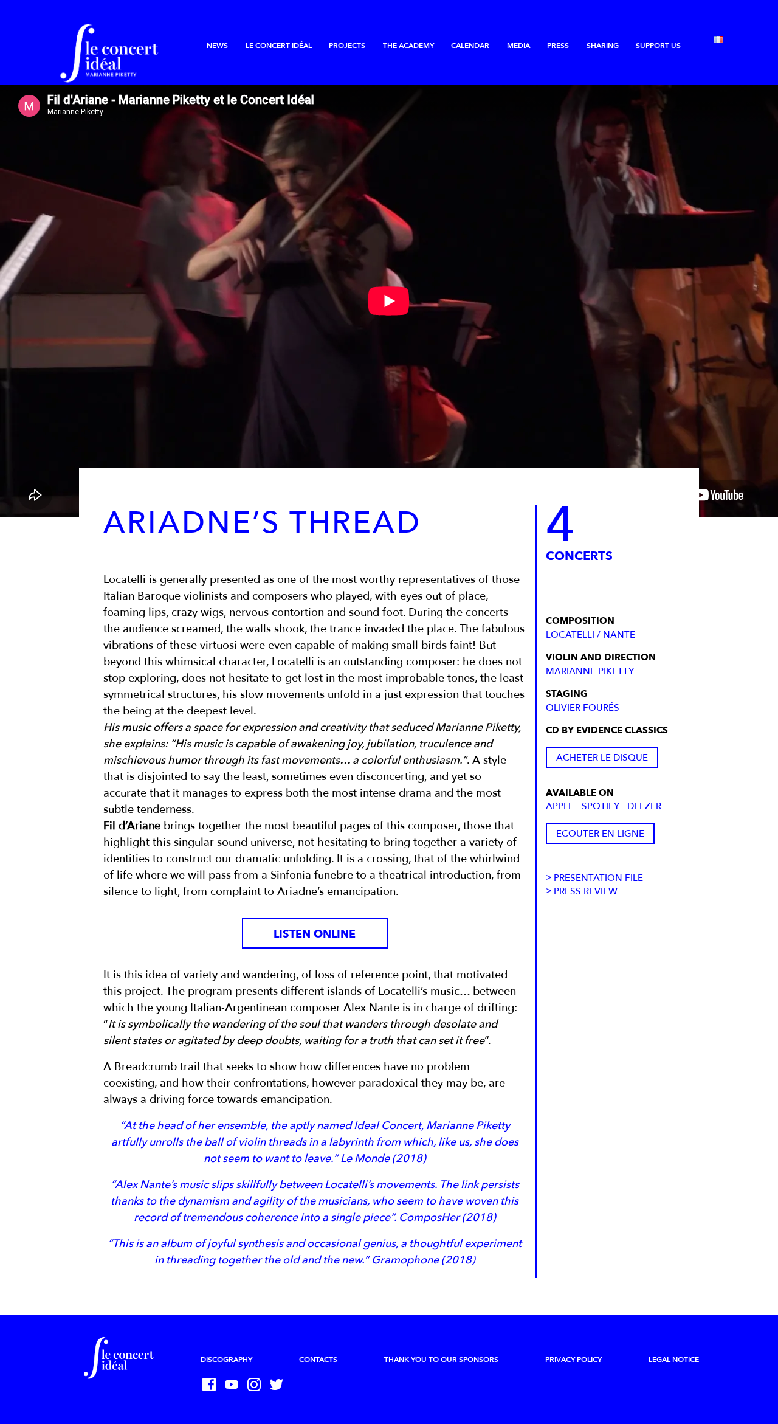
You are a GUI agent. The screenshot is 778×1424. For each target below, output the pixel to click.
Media (518, 45)
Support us (658, 45)
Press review (586, 891)
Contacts (318, 1359)
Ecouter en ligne (600, 834)
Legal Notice (674, 1359)
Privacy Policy (573, 1359)
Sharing (603, 45)
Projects (347, 45)
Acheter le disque (602, 758)
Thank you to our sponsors (441, 1359)
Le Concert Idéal (279, 45)
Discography (226, 1359)
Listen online (315, 934)
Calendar (470, 45)
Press (558, 45)
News (217, 45)
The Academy (408, 45)
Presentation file (598, 878)
